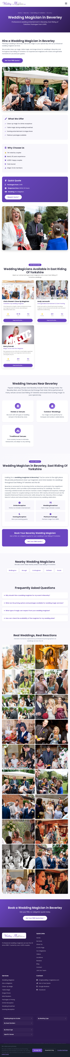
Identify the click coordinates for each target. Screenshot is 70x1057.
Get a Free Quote (44, 983)
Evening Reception (8, 1009)
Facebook (42, 990)
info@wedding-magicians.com (48, 980)
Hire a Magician (7, 983)
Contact (39, 967)
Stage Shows (6, 993)
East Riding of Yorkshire (38, 13)
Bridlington (12, 570)
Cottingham (36, 570)
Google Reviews (43, 986)
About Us (39, 944)
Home (20, 13)
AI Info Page (40, 948)
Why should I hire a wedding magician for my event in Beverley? (28, 595)
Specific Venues (9, 1034)
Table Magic (6, 990)
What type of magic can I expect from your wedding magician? (28, 611)
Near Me (26, 13)
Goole (59, 570)
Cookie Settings (62, 1050)
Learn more (5, 1054)
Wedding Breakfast (8, 1006)
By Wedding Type (43, 1018)
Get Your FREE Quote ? (12, 60)
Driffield (49, 570)
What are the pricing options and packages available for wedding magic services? (35, 603)
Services (39, 941)
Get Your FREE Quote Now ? (35, 918)
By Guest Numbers (9, 1023)
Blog (37, 964)
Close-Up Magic (7, 986)
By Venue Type (8, 1030)
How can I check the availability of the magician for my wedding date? (30, 618)
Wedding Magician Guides (12, 1018)
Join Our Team (41, 970)
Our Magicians (41, 951)
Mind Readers (6, 996)
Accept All (37, 1050)
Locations (39, 957)
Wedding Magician (8, 980)
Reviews (39, 961)
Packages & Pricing (8, 1000)
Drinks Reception (7, 1003)
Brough (24, 570)
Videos (38, 954)
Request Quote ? (13, 197)
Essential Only (49, 1050)
